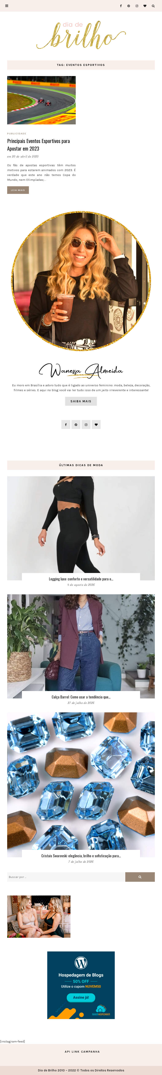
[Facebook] (119, 6)
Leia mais (18, 190)
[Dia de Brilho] (81, 35)
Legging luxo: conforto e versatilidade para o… (81, 578)
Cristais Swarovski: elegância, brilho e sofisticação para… (81, 855)
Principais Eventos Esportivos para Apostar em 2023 (38, 144)
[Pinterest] (127, 6)
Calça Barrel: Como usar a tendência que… (81, 696)
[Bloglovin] (143, 6)
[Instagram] (135, 6)
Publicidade (16, 133)
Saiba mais (81, 401)
